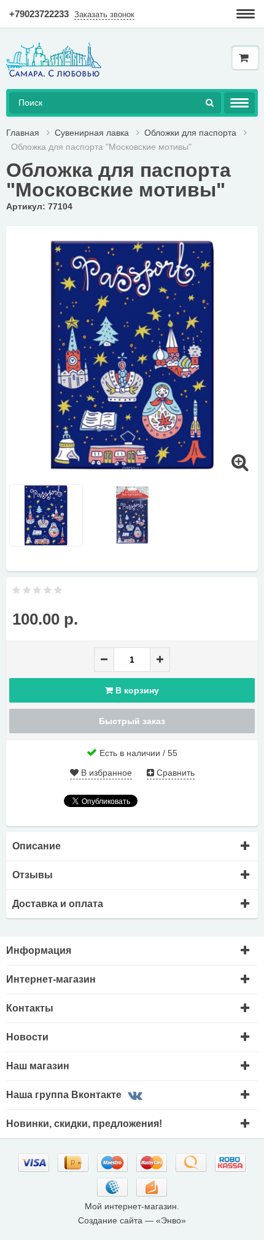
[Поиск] (209, 103)
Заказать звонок (104, 14)
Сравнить (174, 773)
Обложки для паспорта (191, 133)
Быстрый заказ (132, 721)
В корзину (136, 690)
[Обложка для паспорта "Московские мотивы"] (132, 354)
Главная (22, 133)
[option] (132, 355)
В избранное (105, 773)
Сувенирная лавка (92, 133)
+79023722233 (39, 14)
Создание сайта (110, 1220)
